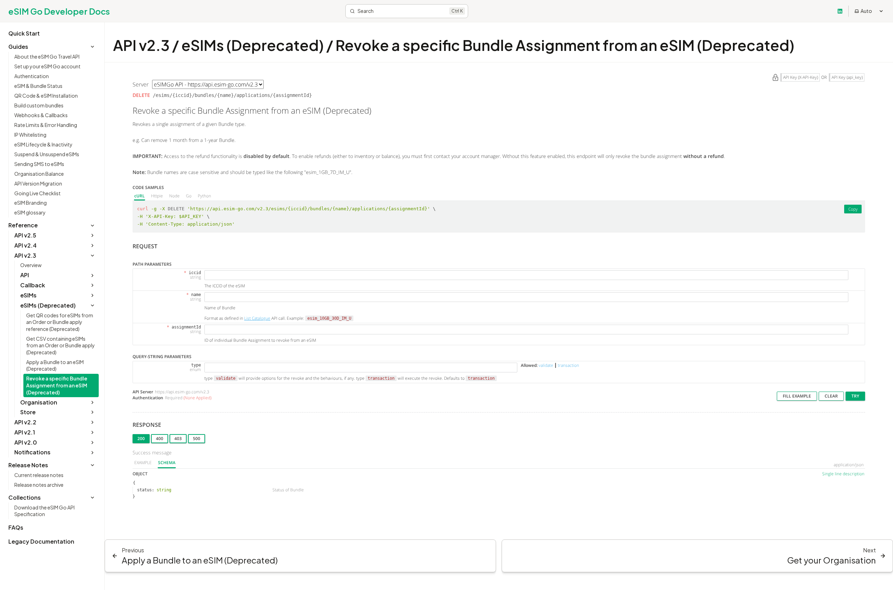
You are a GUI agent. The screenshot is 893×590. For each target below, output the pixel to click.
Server (141, 84)
